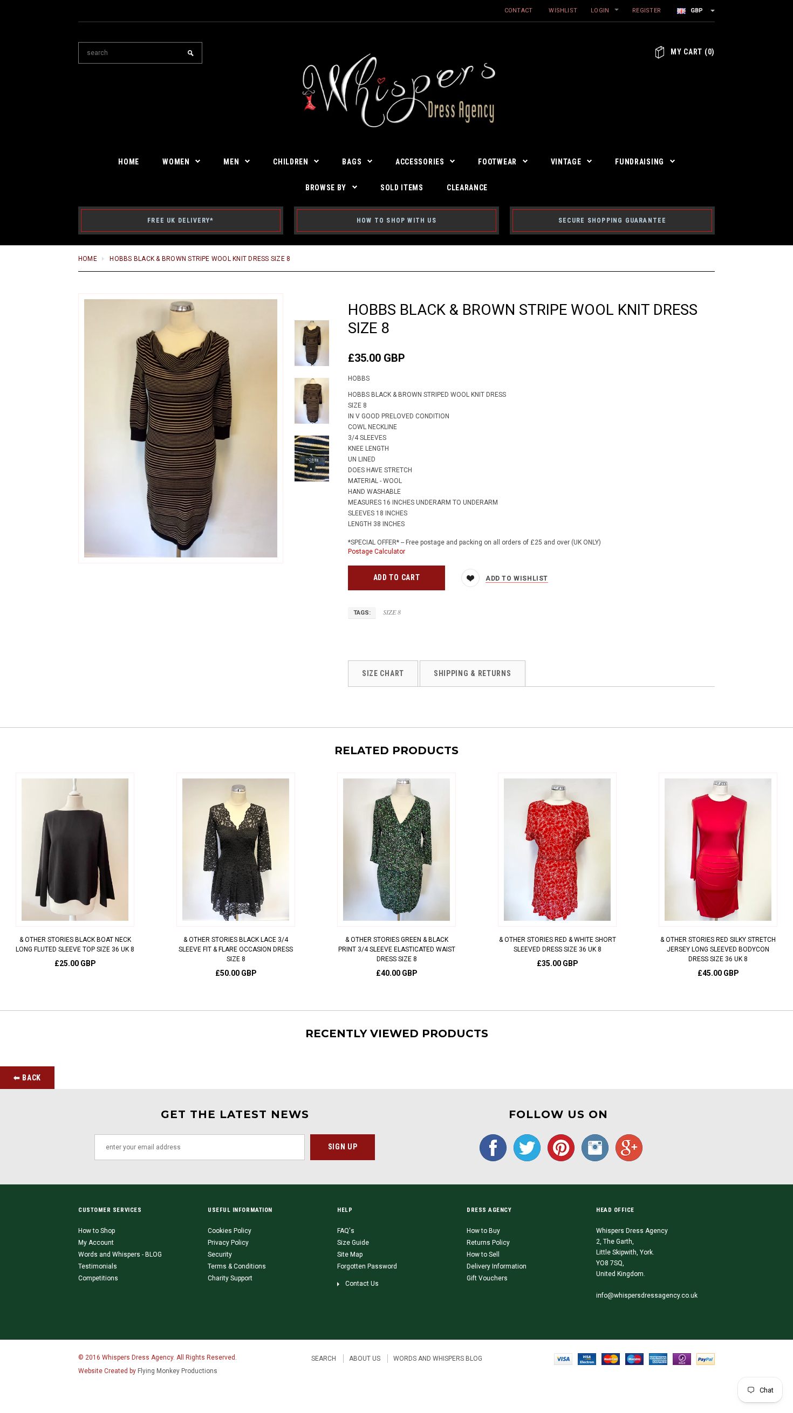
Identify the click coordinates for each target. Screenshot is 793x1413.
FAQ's (345, 1231)
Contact (518, 10)
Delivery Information (497, 1266)
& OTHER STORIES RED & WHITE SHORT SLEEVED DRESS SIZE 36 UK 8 (557, 944)
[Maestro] (634, 1358)
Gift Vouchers (487, 1278)
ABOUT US (364, 1358)
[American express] (658, 1358)
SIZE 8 (392, 612)
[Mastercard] (610, 1358)
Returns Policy (488, 1242)
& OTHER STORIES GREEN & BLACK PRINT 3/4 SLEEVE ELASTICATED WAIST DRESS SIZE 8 (396, 949)
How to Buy (483, 1231)
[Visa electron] (587, 1358)
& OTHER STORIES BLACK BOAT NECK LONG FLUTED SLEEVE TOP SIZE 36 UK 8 (75, 944)
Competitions (98, 1278)
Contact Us (362, 1283)
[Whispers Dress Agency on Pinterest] (558, 1147)
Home (87, 259)
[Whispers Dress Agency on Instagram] (592, 1147)
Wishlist (563, 10)
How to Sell (483, 1254)
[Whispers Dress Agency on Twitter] (524, 1147)
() (693, 51)
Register (646, 10)
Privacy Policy (228, 1242)
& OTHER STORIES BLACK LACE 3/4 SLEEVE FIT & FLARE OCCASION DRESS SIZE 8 (236, 949)
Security (220, 1254)
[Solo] (682, 1358)
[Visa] (563, 1358)
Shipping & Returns (472, 673)
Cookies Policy (229, 1231)
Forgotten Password (367, 1266)
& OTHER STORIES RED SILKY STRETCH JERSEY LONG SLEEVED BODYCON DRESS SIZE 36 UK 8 (718, 949)
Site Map (350, 1254)
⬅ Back (27, 1077)
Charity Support (230, 1278)
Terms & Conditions (237, 1266)
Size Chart (383, 673)
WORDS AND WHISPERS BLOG (437, 1358)
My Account (96, 1242)
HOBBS (359, 378)
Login (600, 10)
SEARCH (323, 1358)
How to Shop (96, 1231)
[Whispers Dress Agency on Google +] (626, 1147)
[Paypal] (705, 1358)
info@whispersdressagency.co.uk (647, 1295)
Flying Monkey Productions (177, 1371)
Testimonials (97, 1266)
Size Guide (353, 1242)
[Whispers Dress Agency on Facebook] (490, 1147)
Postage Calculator (376, 551)
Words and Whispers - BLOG (120, 1254)
